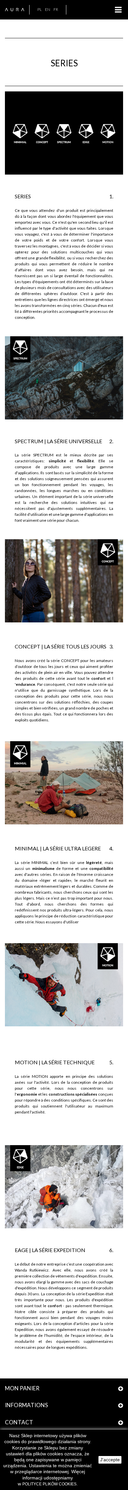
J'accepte (110, 1459)
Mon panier (22, 1388)
